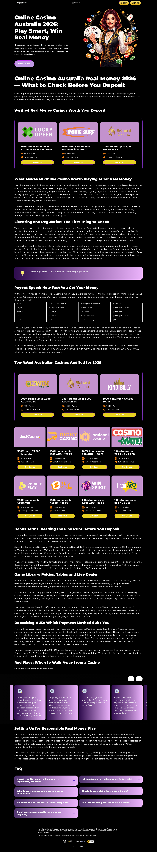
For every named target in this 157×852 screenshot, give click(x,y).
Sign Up (135, 3)
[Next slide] (139, 678)
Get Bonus (37, 162)
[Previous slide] (131, 678)
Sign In (124, 3)
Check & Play (24, 64)
